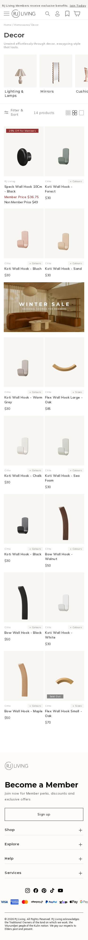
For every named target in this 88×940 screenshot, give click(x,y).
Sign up (44, 814)
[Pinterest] (44, 892)
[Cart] (77, 13)
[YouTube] (60, 892)
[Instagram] (28, 892)
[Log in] (57, 13)
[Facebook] (36, 892)
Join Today (77, 4)
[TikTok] (52, 892)
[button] (6, 13)
